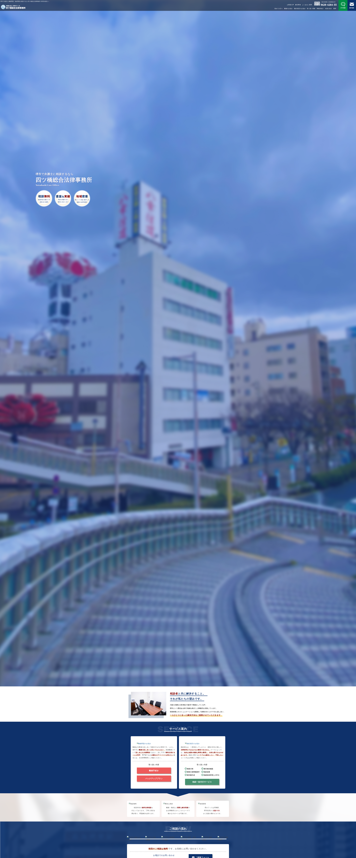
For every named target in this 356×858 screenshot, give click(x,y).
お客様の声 (290, 4)
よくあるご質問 (307, 4)
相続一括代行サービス (202, 782)
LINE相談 (343, 8)
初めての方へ (279, 8)
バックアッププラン (154, 779)
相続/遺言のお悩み (300, 8)
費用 (334, 8)
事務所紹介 (320, 8)
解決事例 (298, 4)
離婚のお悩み (288, 8)
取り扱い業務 (311, 8)
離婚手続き (154, 771)
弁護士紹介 (328, 8)
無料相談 (351, 8)
